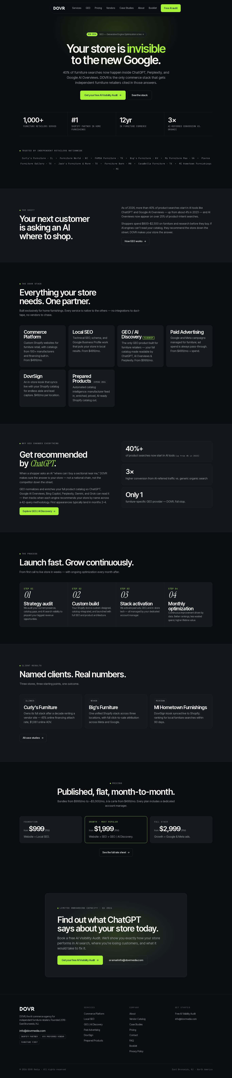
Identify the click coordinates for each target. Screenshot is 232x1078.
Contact (133, 1035)
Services (76, 8)
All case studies (33, 737)
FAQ (131, 1040)
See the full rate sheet (116, 852)
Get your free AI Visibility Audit (102, 95)
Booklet (153, 8)
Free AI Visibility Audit (185, 1013)
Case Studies (127, 8)
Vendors (110, 8)
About (141, 8)
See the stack (140, 95)
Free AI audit (170, 8)
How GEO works (135, 241)
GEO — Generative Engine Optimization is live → (116, 34)
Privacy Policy (136, 1051)
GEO (88, 8)
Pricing (98, 8)
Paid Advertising (92, 1030)
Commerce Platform (94, 1013)
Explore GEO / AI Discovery (39, 511)
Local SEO (89, 1019)
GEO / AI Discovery (93, 1024)
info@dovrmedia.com (33, 1030)
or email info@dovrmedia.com (126, 960)
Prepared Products (93, 1040)
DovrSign (88, 1035)
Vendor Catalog (137, 1019)
